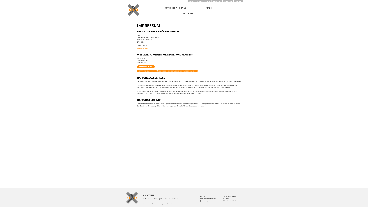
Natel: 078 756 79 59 (229, 201)
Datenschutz (156, 204)
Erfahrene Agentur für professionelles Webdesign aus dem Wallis (167, 71)
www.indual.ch (145, 67)
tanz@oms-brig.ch (143, 48)
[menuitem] (191, 1)
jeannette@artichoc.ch (207, 201)
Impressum (146, 204)
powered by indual (167, 204)
